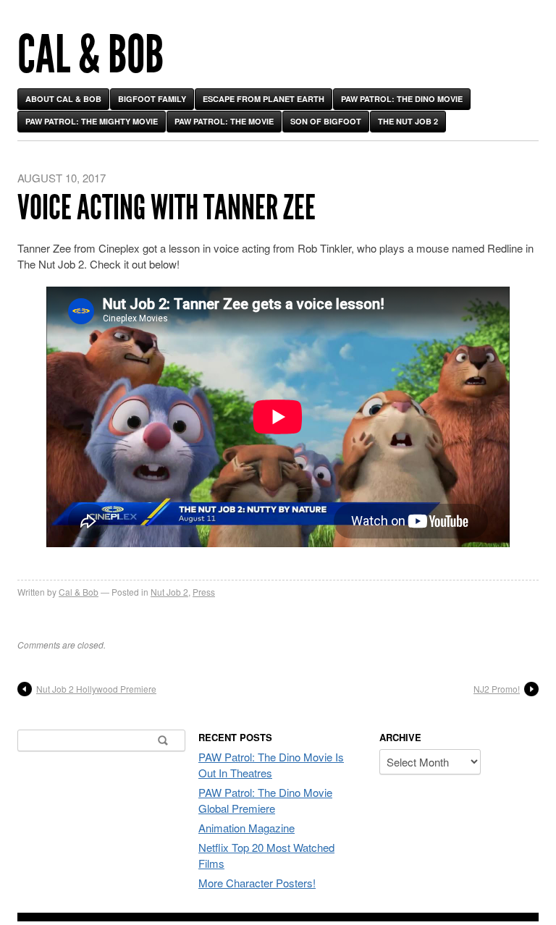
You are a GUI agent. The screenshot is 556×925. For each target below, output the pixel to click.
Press (204, 592)
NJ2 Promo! (496, 689)
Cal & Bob (90, 54)
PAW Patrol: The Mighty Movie (91, 121)
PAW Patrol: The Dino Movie (402, 98)
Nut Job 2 (169, 592)
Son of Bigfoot (325, 121)
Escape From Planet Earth (263, 98)
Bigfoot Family (152, 98)
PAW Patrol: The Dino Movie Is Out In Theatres (271, 764)
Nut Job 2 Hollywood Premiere (96, 689)
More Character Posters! (257, 882)
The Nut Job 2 (408, 121)
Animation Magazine (246, 827)
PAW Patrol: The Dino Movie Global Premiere (265, 800)
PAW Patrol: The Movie (224, 121)
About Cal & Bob (63, 98)
